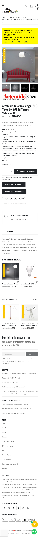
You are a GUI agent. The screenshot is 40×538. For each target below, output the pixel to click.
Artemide (10, 164)
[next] (36, 105)
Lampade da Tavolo (26, 323)
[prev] (33, 105)
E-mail (23, 198)
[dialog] (20, 457)
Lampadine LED (25, 282)
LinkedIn (11, 198)
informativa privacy (15, 358)
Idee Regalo (5, 323)
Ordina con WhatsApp (14, 184)
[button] (4, 5)
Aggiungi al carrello (27, 171)
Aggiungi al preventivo (14, 192)
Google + (15, 198)
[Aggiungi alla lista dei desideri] (18, 282)
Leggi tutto (15, 308)
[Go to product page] (29, 271)
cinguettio (7, 198)
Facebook (4, 198)
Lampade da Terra (13, 132)
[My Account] (31, 6)
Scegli (34, 266)
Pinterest (19, 198)
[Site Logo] (10, 10)
